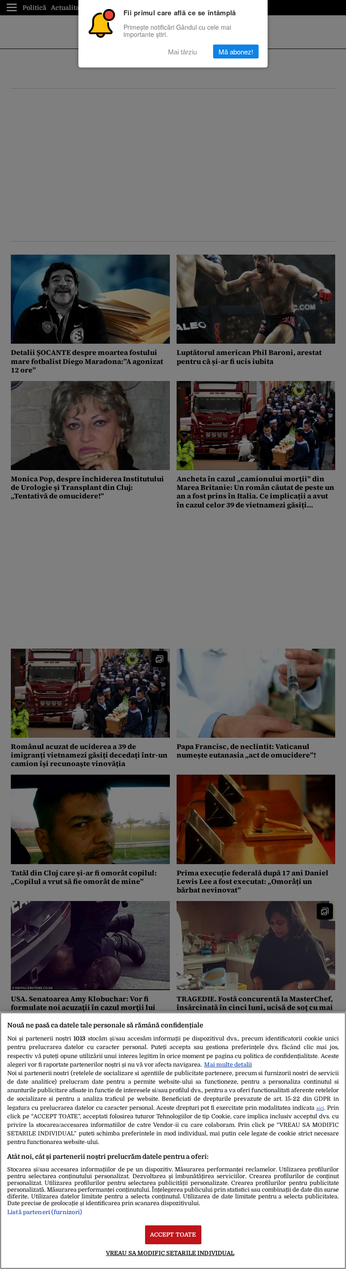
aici (320, 1108)
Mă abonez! (236, 51)
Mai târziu (182, 51)
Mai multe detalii (228, 1064)
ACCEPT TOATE (173, 1234)
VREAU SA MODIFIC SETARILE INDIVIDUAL (170, 1253)
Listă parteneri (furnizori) (44, 1212)
